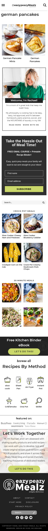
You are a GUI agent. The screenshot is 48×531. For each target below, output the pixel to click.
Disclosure (32, 502)
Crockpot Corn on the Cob (12, 266)
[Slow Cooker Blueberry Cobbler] (34, 224)
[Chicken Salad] (12, 317)
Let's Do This (24, 469)
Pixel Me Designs (34, 528)
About (16, 498)
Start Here (15, 502)
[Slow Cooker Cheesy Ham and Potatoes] (12, 224)
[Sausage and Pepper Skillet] (12, 293)
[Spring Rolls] (34, 317)
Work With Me (31, 125)
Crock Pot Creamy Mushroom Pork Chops (32, 267)
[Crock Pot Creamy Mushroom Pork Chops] (34, 253)
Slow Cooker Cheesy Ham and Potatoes (11, 236)
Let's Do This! (24, 351)
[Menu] (3, 5)
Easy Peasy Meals (24, 6)
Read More (15, 125)
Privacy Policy (24, 506)
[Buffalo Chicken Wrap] (34, 293)
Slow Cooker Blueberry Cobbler (32, 236)
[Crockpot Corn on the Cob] (12, 253)
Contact (30, 498)
